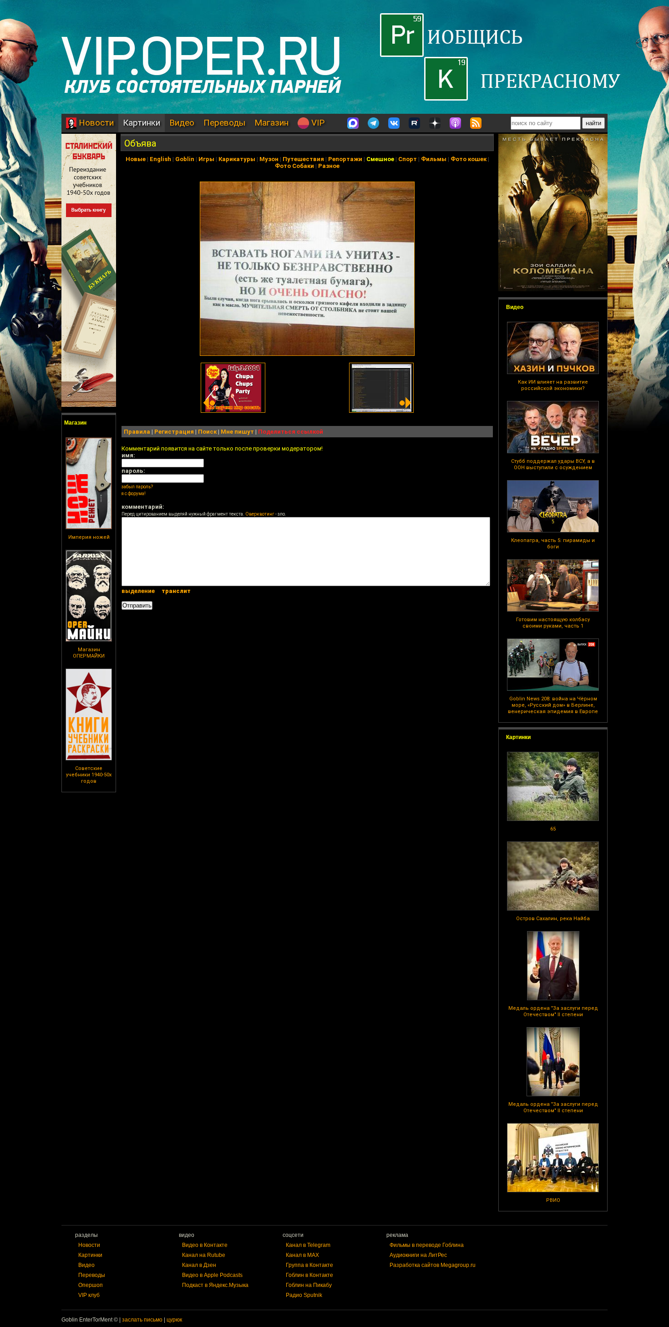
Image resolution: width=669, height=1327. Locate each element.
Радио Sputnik (304, 1295)
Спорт (407, 159)
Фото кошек (469, 159)
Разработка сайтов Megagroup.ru (433, 1265)
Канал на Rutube (203, 1255)
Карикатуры (236, 159)
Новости (95, 122)
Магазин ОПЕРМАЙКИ (89, 653)
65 (553, 829)
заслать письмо (142, 1320)
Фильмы (433, 159)
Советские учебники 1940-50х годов (89, 774)
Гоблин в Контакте (309, 1275)
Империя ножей (89, 537)
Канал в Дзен (199, 1265)
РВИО (553, 1200)
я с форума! (134, 493)
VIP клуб (89, 1295)
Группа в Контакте (309, 1265)
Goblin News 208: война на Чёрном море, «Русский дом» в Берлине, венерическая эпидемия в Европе (553, 705)
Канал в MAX (302, 1255)
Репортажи (345, 159)
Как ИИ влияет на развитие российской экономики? (553, 385)
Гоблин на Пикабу (309, 1285)
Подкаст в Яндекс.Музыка (215, 1285)
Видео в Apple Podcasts (212, 1275)
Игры (206, 159)
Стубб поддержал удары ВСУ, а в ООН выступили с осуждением (553, 464)
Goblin (184, 159)
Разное (329, 165)
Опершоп (90, 1285)
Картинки (141, 122)
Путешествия (303, 159)
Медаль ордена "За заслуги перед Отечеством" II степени (553, 1011)
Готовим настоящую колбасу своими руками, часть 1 (553, 623)
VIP (316, 122)
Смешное (380, 159)
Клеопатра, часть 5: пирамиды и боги (553, 543)
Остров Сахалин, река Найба (553, 919)
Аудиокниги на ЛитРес (418, 1255)
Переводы (224, 122)
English (160, 159)
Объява (140, 143)
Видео (181, 122)
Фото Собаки (294, 165)
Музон (269, 159)
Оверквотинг (259, 514)
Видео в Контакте (205, 1245)
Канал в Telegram (308, 1245)
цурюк (174, 1320)
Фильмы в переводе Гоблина (427, 1245)
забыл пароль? (137, 486)
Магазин (271, 122)
